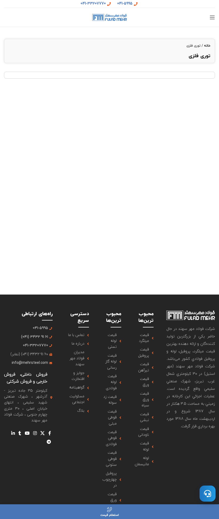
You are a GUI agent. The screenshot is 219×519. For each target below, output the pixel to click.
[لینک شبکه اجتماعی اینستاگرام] (34, 433)
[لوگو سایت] (109, 17)
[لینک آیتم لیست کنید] (144, 338)
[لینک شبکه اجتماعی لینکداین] (13, 433)
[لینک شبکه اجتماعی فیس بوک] (49, 433)
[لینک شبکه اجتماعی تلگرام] (49, 442)
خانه (207, 46)
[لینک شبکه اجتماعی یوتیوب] (27, 433)
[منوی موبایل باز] (212, 17)
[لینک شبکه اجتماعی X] (42, 433)
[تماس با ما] (208, 494)
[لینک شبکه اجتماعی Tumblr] (20, 433)
